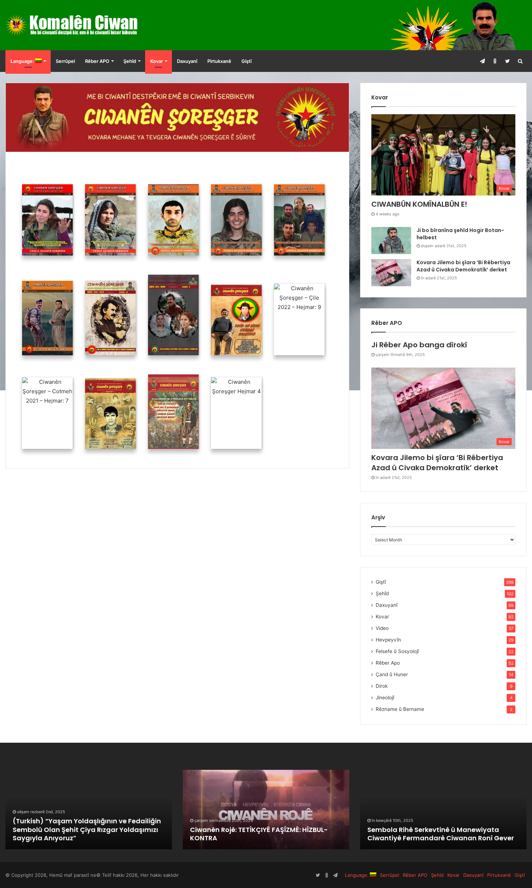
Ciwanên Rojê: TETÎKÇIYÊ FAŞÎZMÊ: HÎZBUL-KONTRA (259, 833)
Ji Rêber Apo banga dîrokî (419, 345)
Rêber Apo (388, 663)
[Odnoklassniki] (495, 61)
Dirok (382, 686)
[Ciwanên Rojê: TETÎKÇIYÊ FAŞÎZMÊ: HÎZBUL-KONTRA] (266, 809)
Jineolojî (385, 697)
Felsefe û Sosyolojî (397, 651)
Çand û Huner (392, 674)
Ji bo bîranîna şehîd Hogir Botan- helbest (460, 234)
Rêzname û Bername (400, 709)
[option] (88, 809)
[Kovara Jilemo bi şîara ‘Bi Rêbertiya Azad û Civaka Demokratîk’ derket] (391, 272)
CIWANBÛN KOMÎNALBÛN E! (419, 204)
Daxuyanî (187, 61)
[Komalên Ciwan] (88, 25)
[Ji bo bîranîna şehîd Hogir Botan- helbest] (391, 240)
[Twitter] (507, 61)
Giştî (246, 61)
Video (382, 628)
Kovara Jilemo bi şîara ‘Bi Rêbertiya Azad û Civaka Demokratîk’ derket (463, 266)
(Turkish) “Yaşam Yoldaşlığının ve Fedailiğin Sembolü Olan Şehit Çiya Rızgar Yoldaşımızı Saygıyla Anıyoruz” (87, 829)
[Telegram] (482, 61)
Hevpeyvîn (388, 640)
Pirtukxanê (219, 61)
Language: (22, 61)
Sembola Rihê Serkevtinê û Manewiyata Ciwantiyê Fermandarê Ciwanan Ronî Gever (440, 833)
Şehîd (129, 61)
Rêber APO (97, 61)
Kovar (156, 61)
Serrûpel (65, 61)
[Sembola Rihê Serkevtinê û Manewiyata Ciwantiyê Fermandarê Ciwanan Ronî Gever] (443, 809)
